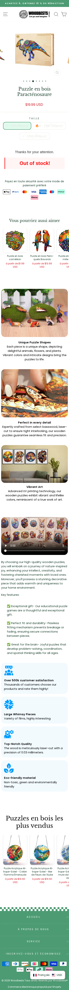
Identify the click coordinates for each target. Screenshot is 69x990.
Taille (34, 118)
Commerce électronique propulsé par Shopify (34, 986)
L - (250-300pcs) (35, 136)
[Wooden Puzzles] (34, 14)
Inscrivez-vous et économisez (33, 953)
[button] (47, 975)
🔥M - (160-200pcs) (49, 126)
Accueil (34, 917)
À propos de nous (33, 929)
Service (33, 941)
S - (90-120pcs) (17, 126)
